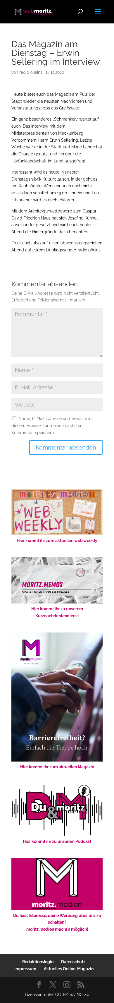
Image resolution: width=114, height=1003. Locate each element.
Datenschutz (73, 961)
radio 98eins (30, 72)
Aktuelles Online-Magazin (69, 968)
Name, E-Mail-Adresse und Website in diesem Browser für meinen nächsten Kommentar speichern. (51, 425)
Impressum (25, 968)
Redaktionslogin (37, 961)
